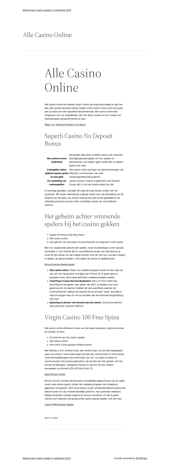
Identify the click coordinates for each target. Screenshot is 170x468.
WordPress (141, 458)
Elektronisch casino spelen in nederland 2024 (47, 10)
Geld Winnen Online (55, 374)
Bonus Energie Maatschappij (59, 264)
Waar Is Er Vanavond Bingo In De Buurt (65, 124)
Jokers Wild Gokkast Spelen (59, 404)
